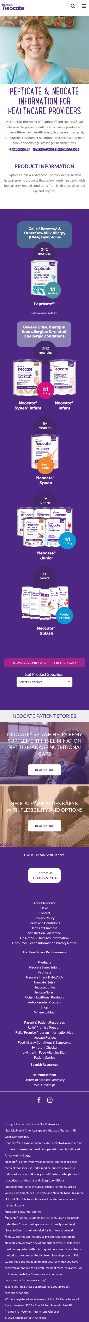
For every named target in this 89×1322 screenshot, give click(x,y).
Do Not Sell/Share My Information (44, 938)
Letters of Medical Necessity (44, 1080)
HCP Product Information (55, 149)
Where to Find (44, 1012)
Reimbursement (44, 1075)
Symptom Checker (44, 1047)
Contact (44, 913)
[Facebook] (39, 1100)
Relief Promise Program (44, 1027)
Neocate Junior (44, 987)
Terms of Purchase (44, 928)
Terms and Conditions (44, 923)
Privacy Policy (44, 918)
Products (44, 962)
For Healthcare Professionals (44, 952)
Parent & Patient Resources (44, 1022)
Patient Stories (44, 1057)
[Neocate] (13, 6)
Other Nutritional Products (44, 997)
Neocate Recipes (44, 1037)
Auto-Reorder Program (44, 1002)
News (44, 908)
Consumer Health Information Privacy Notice (44, 943)
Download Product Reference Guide (44, 663)
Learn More (19, 149)
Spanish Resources (44, 1064)
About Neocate (44, 903)
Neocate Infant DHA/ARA (44, 977)
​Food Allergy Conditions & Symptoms (44, 1042)
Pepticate (44, 972)
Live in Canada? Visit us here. (44, 855)
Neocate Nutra (44, 982)
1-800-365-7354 (44, 878)
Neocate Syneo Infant (44, 967)
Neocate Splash (44, 992)
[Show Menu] (84, 7)
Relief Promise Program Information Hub (44, 1032)
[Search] (73, 7)
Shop (44, 1007)
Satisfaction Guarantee (44, 933)
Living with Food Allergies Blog (44, 1052)
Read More (44, 770)
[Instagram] (50, 1100)
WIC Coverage (44, 1085)
